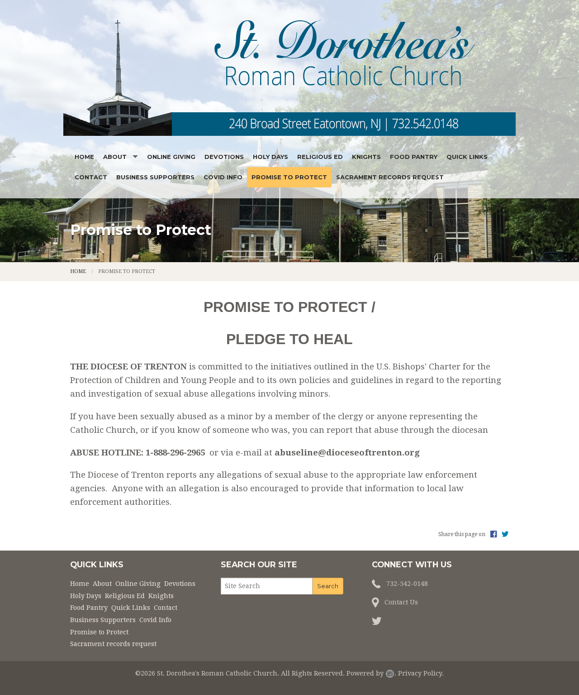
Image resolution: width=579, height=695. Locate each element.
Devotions (224, 156)
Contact (91, 177)
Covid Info (223, 177)
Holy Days (270, 156)
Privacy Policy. (421, 673)
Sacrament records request (390, 177)
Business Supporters (155, 177)
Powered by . (371, 673)
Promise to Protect (289, 177)
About (115, 156)
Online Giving (171, 156)
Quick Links (467, 156)
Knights (366, 156)
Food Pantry (413, 156)
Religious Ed (320, 156)
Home (84, 156)
